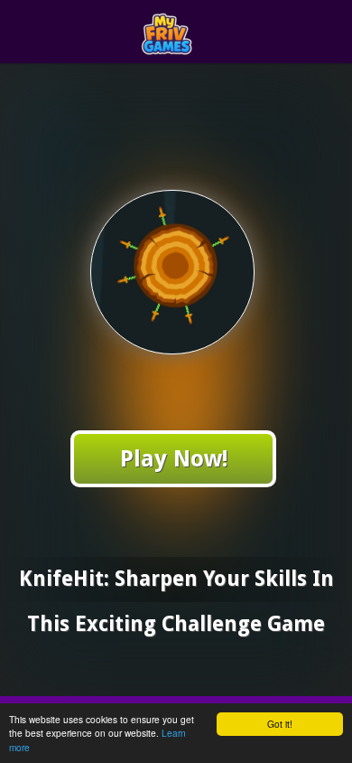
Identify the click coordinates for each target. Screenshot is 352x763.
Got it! (279, 723)
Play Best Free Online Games (209, 32)
